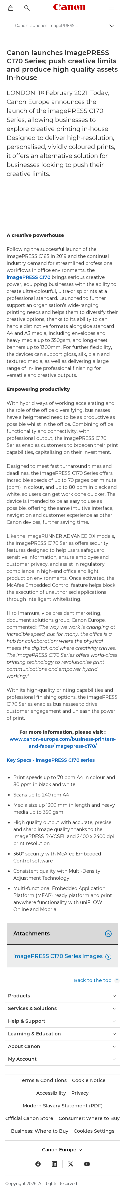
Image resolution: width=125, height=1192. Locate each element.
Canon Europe (60, 1150)
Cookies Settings (94, 1131)
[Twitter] (70, 1164)
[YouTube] (87, 1164)
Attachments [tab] (61, 933)
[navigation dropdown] (111, 8)
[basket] (10, 8)
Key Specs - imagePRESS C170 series (51, 760)
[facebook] (38, 1164)
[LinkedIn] (54, 1164)
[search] (27, 8)
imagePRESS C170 (28, 277)
